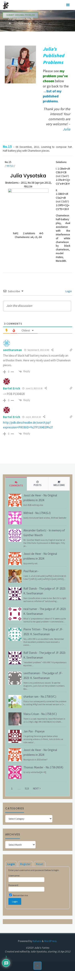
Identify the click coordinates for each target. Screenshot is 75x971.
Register (25, 864)
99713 (9, 166)
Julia (66, 129)
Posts (37, 485)
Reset (39, 864)
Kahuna (36, 941)
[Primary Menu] (68, 5)
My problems (21, 23)
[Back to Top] (37, 966)
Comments (16, 485)
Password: (13, 885)
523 (27, 788)
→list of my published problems (52, 96)
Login (68, 291)
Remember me (20, 895)
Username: (14, 875)
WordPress (50, 941)
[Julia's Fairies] (6, 5)
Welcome (59, 485)
